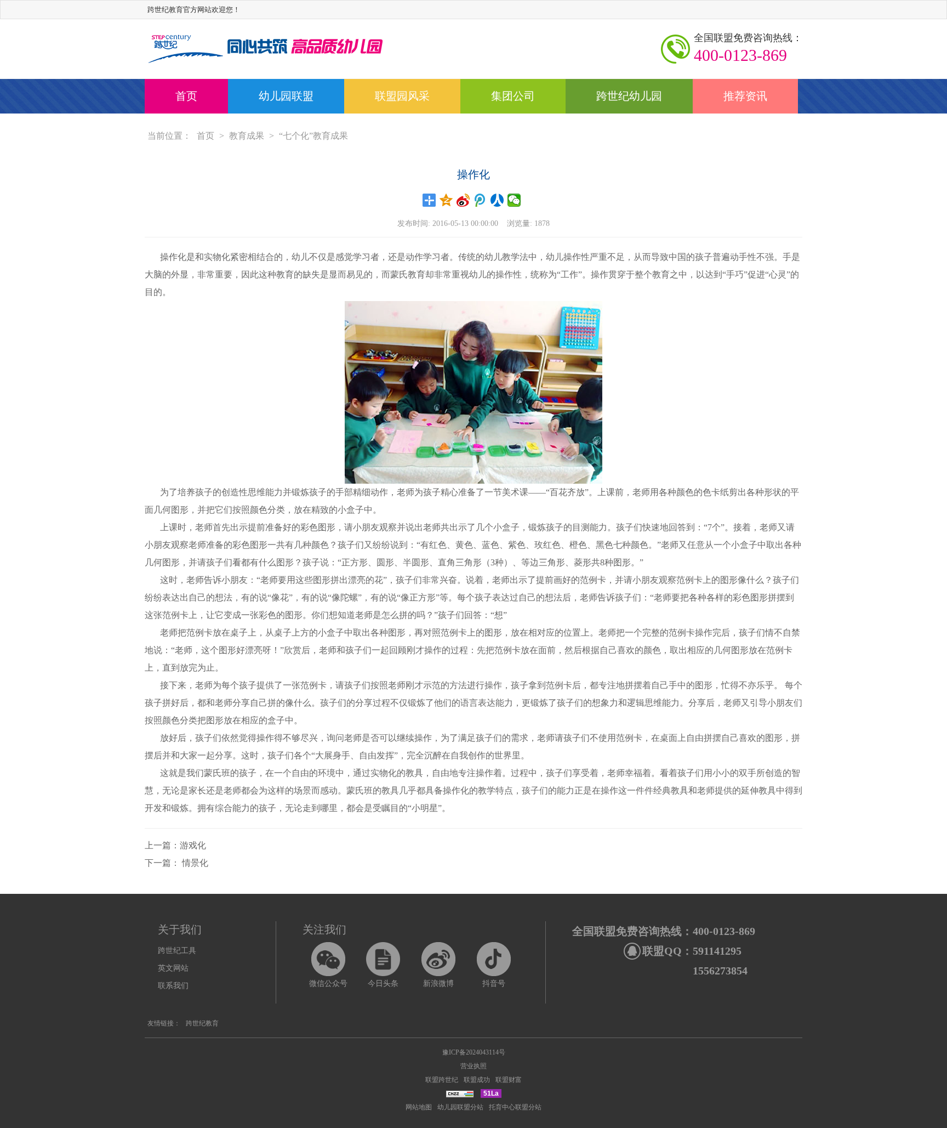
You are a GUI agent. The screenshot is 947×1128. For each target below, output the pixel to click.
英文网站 (173, 968)
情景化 (194, 863)
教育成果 (246, 135)
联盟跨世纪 (441, 1080)
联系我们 (173, 986)
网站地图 (419, 1107)
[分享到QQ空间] (446, 200)
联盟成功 (477, 1080)
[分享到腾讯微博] (480, 200)
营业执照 (473, 1066)
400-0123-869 (748, 48)
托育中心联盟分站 (515, 1107)
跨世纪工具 (177, 950)
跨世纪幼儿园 (629, 96)
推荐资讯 (745, 96)
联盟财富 (508, 1080)
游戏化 (193, 845)
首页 (186, 96)
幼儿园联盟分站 (460, 1107)
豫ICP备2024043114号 (473, 1052)
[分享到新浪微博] (463, 200)
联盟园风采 (402, 96)
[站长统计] (459, 1094)
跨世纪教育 (202, 1023)
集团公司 (513, 96)
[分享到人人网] (497, 200)
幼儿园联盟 (286, 96)
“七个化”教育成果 (313, 135)
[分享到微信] (514, 200)
